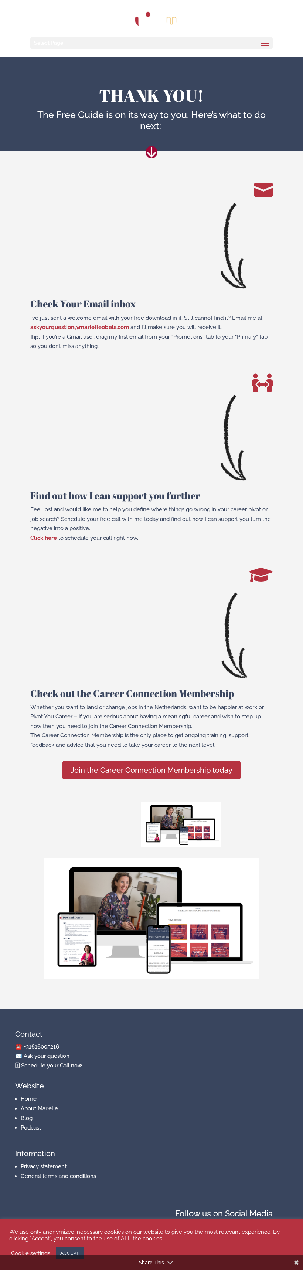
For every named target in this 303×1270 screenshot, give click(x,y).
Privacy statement (44, 1166)
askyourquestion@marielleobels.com (79, 327)
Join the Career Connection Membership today (151, 770)
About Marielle (39, 1108)
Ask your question (46, 1056)
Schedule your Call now (51, 1065)
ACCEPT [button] (69, 1253)
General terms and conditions (58, 1176)
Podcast (31, 1127)
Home (29, 1098)
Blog (27, 1118)
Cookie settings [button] (30, 1253)
